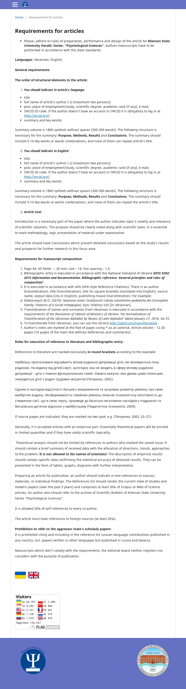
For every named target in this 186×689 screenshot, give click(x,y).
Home (19, 17)
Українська (20, 575)
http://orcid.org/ (36, 115)
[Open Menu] (15, 4)
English (33, 575)
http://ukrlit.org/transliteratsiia (133, 323)
